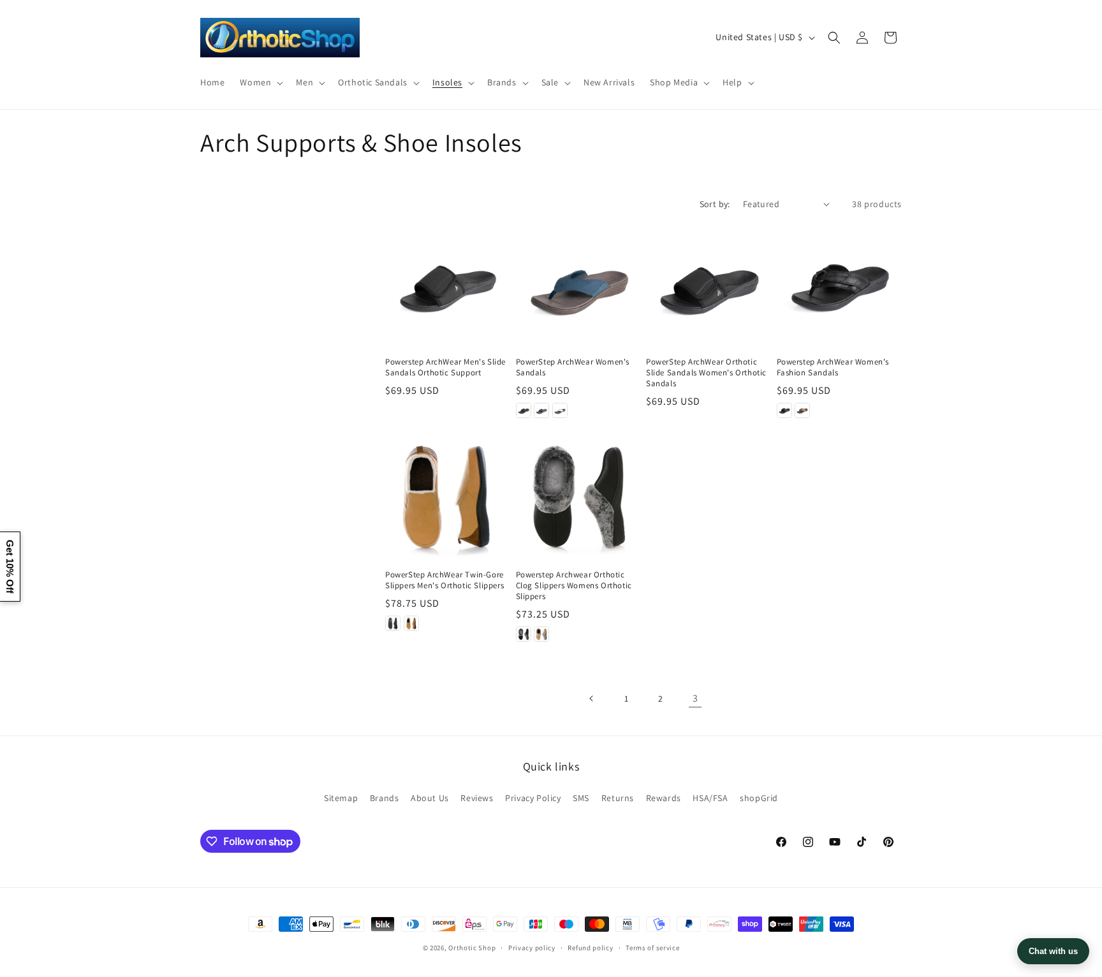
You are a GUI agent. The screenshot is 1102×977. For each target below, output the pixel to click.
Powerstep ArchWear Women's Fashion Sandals (833, 367)
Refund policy (590, 947)
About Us (430, 798)
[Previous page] (592, 698)
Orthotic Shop (472, 947)
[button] (260, 82)
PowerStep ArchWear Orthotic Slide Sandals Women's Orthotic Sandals (706, 373)
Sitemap (341, 798)
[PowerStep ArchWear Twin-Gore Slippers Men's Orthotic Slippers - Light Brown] (411, 623)
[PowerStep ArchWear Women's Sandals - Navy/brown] (541, 410)
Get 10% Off (9, 566)
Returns (617, 798)
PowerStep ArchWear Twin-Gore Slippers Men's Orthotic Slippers (444, 580)
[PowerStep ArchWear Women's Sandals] (579, 284)
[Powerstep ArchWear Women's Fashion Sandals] (839, 284)
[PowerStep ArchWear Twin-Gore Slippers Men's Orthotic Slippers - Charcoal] (392, 623)
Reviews (476, 798)
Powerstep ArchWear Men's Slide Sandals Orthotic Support (445, 367)
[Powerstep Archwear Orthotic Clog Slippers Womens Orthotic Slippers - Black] (523, 634)
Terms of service (652, 947)
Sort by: (715, 204)
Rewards (663, 798)
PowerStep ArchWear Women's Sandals (573, 367)
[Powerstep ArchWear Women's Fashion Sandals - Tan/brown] (802, 410)
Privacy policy (531, 947)
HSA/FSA (710, 798)
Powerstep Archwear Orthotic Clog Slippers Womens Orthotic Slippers (574, 586)
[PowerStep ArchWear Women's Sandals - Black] (523, 410)
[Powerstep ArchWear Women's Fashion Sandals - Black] (784, 410)
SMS (581, 798)
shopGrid (759, 798)
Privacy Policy (533, 798)
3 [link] (695, 698)
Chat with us (1053, 951)
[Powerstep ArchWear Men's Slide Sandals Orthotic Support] (448, 284)
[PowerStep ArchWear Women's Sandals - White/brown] (560, 410)
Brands (384, 798)
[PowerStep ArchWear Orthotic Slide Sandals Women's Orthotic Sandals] (709, 284)
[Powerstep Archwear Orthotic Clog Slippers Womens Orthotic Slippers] (579, 497)
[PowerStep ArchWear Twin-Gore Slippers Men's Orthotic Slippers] (448, 497)
